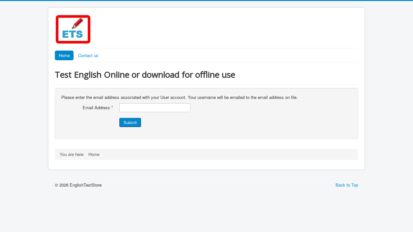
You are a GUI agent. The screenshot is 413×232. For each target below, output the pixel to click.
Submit (130, 122)
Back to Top (347, 185)
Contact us (88, 55)
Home (64, 55)
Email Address (98, 108)
